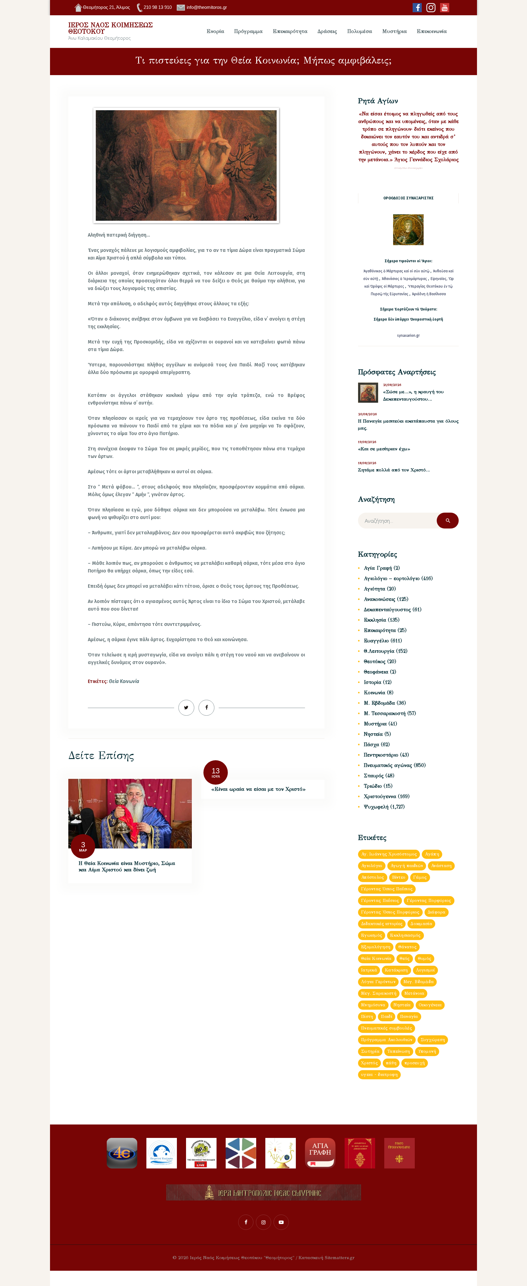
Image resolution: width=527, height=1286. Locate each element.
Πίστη (367, 1016)
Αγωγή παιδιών (406, 865)
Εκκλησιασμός (405, 935)
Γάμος (420, 877)
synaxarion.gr (408, 335)
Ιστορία (372, 682)
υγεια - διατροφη (379, 1074)
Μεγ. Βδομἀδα (418, 981)
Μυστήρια (375, 724)
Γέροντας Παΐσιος (380, 900)
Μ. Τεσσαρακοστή (385, 713)
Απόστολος (372, 877)
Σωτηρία (370, 1051)
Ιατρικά (369, 970)
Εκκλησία (375, 620)
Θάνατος (407, 947)
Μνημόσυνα (373, 1005)
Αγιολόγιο (371, 865)
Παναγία (409, 1016)
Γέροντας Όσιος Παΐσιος (387, 889)
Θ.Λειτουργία (379, 651)
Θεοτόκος (374, 661)
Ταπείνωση (398, 1051)
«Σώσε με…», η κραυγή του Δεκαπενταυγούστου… (413, 395)
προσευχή (414, 1063)
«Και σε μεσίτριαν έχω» (384, 449)
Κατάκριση (396, 970)
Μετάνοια (414, 993)
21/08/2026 (392, 385)
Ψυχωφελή (376, 807)
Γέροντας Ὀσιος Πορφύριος (390, 912)
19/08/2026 (367, 442)
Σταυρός (374, 776)
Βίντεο (399, 877)
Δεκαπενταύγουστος (387, 609)
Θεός (405, 958)
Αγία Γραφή (378, 568)
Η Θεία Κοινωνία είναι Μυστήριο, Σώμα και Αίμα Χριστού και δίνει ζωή (127, 866)
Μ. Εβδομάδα (379, 703)
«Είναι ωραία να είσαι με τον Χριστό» (258, 789)
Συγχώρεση (433, 1039)
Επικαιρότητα (380, 630)
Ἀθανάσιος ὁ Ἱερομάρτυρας (405, 279)
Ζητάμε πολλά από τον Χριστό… (394, 470)
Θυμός (424, 958)
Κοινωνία (374, 693)
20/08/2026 (367, 414)
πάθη (391, 1063)
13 (216, 771)
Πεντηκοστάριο (381, 755)
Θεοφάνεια (376, 672)
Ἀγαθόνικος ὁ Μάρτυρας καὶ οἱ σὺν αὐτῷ (396, 271)
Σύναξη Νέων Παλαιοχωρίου (408, 168)
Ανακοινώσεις (379, 599)
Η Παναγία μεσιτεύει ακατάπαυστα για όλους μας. (408, 424)
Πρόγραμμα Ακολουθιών (387, 1039)
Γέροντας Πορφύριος (429, 900)
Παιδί (386, 1016)
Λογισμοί (425, 970)
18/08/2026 (367, 463)
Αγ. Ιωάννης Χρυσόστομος (389, 854)
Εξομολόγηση (375, 947)
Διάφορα (437, 912)
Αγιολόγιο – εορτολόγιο (392, 578)
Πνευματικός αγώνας (388, 765)
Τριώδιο (373, 786)
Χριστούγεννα (380, 796)
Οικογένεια (430, 1005)
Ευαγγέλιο (376, 641)
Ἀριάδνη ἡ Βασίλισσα (429, 294)
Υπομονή (427, 1051)
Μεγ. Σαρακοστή (378, 993)
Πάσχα (371, 744)
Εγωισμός (371, 935)
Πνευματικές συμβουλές (386, 1028)
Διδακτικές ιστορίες (382, 923)
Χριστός (369, 1063)
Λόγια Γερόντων (378, 981)
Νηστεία (373, 734)
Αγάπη (432, 854)
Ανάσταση (441, 865)
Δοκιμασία (421, 923)
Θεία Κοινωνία (124, 681)
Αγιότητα (374, 589)
